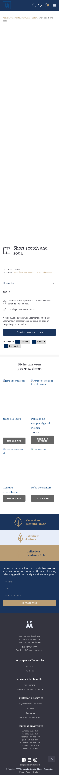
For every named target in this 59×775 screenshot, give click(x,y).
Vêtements (15, 17)
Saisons (39, 272)
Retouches (30, 713)
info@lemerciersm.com (34, 650)
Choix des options (42, 440)
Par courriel (14, 346)
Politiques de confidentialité (29, 765)
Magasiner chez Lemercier (30, 703)
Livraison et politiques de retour (29, 689)
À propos (30, 666)
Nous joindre (29, 685)
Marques (31, 272)
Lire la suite (14, 441)
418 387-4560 (31, 647)
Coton (34, 17)
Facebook (25, 341)
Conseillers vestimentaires (30, 717)
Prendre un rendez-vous (29, 332)
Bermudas (25, 17)
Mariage (30, 708)
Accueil (6, 17)
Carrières (30, 670)
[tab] (29, 283)
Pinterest (41, 341)
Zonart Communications (29, 772)
